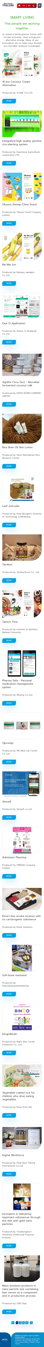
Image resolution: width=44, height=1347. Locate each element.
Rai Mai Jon (9, 265)
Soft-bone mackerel (14, 975)
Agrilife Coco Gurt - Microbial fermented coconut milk (20, 383)
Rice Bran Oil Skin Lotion (17, 447)
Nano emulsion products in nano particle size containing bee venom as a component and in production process (20, 1291)
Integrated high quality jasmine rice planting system (21, 142)
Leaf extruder (11, 506)
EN (29, 5)
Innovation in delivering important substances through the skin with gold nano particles (21, 1219)
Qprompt (7, 743)
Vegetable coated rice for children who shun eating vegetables (18, 1096)
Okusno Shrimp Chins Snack (19, 204)
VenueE (6, 802)
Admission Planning (14, 857)
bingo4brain (9, 1034)
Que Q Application (13, 323)
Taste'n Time (10, 622)
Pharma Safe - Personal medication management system (17, 684)
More (9, 101)
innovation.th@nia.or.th (25, 1342)
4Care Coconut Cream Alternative (16, 83)
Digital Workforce (13, 1155)
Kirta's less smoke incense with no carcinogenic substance (21, 917)
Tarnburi (7, 564)
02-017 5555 (28, 1340)
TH (23, 5)
